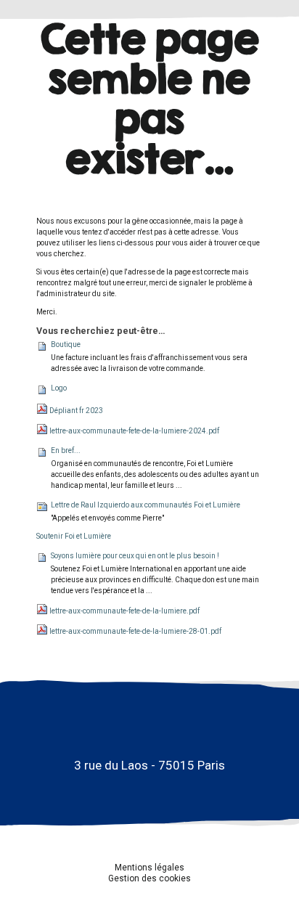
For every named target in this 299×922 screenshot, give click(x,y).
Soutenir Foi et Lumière (73, 536)
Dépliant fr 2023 (76, 411)
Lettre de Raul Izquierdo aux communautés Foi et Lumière (145, 505)
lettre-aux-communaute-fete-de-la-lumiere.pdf (124, 611)
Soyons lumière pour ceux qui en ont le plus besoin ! (135, 556)
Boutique (66, 344)
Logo (59, 388)
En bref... (66, 450)
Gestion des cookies (149, 878)
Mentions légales (149, 867)
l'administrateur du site (75, 294)
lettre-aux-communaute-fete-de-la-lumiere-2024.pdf (134, 431)
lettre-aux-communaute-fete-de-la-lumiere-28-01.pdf (135, 631)
